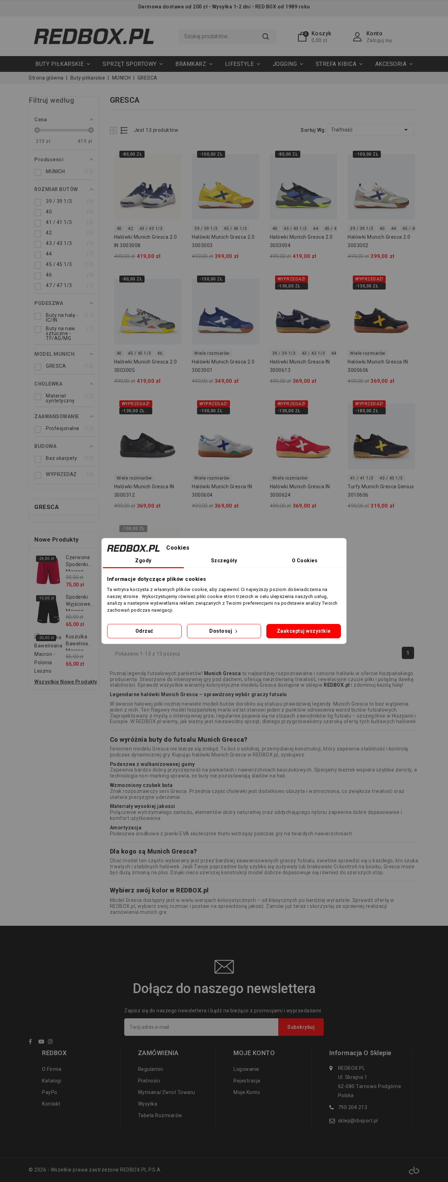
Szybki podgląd (172, 157)
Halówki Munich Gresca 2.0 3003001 (223, 366)
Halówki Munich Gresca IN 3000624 (300, 491)
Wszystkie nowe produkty (65, 682)
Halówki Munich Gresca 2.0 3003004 (301, 241)
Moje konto (246, 1092)
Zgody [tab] (143, 560)
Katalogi (51, 1081)
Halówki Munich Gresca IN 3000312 (144, 491)
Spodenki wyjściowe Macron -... (78, 602)
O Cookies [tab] (305, 560)
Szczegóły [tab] (224, 560)
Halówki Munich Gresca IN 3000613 (300, 366)
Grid (114, 130)
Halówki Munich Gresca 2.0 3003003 (223, 241)
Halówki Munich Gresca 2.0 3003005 (145, 366)
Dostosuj (221, 631)
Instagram (52, 1042)
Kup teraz (172, 171)
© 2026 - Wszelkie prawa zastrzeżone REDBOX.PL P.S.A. (95, 1170)
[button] (133, 64)
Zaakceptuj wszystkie (304, 631)
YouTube (42, 1042)
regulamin (150, 1069)
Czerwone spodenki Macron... (78, 563)
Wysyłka (148, 1104)
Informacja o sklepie (360, 1053)
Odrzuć (144, 631)
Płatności (149, 1081)
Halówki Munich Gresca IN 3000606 (378, 366)
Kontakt (51, 1104)
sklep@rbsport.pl (358, 1120)
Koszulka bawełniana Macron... (80, 642)
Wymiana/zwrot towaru (166, 1092)
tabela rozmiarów (160, 1115)
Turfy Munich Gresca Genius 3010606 (381, 491)
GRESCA (46, 506)
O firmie (52, 1069)
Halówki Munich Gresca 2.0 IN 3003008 (145, 241)
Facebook (33, 1042)
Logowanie (246, 1069)
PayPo (49, 1092)
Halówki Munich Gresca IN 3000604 (222, 491)
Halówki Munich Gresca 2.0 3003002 (379, 241)
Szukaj (265, 36)
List (124, 130)
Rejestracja (246, 1081)
